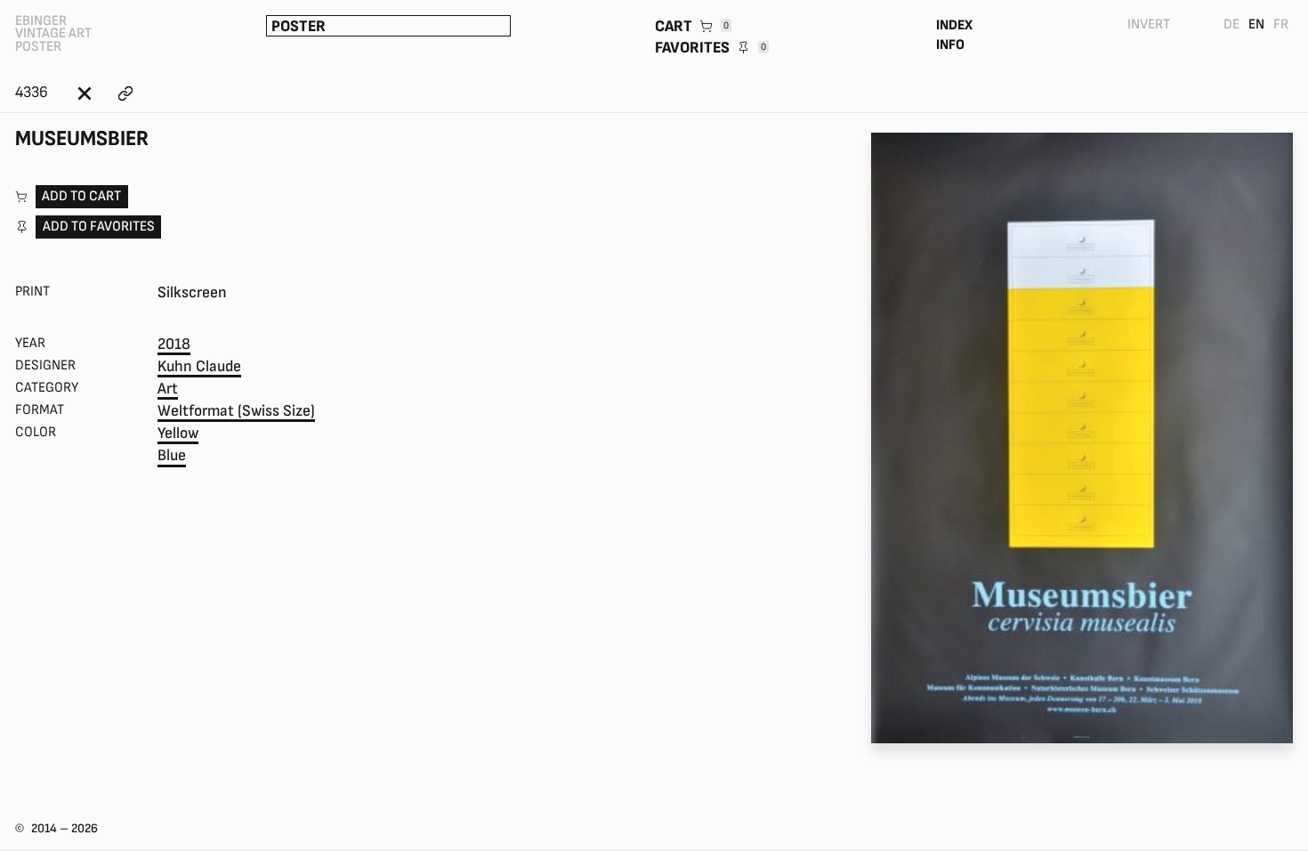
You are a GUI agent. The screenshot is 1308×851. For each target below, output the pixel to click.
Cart (692, 26)
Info (950, 44)
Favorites (710, 47)
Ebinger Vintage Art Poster (53, 34)
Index (954, 25)
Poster (298, 26)
